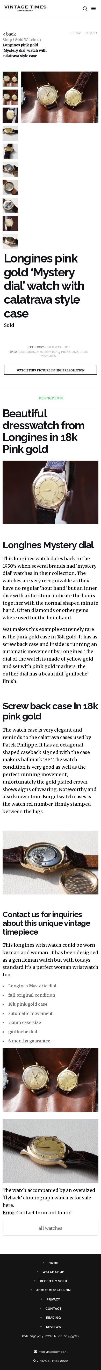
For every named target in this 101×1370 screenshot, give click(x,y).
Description (51, 398)
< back (9, 34)
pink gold (69, 352)
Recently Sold (53, 1281)
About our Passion (53, 1290)
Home (53, 1263)
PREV (77, 33)
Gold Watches (27, 39)
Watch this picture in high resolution (50, 370)
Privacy (53, 1299)
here (8, 1205)
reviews (53, 1327)
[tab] (50, 398)
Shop (7, 39)
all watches (50, 1228)
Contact (53, 1309)
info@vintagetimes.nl (52, 1352)
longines (27, 352)
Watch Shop (53, 1272)
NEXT (90, 33)
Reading (53, 1318)
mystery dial (48, 352)
